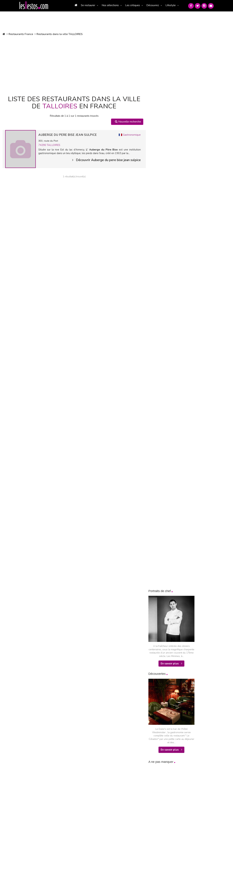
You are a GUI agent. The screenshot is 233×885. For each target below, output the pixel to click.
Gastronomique (132, 134)
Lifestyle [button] (170, 5)
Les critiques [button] (132, 5)
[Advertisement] (74, 65)
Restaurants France (21, 34)
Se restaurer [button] (88, 5)
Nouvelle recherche (129, 122)
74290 (42, 145)
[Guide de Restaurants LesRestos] (33, 5)
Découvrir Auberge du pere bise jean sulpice (108, 160)
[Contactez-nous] (211, 6)
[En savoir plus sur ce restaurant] (20, 149)
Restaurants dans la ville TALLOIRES (60, 34)
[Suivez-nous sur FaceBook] (191, 6)
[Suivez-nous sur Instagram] (204, 6)
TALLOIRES (53, 145)
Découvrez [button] (152, 5)
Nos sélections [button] (110, 5)
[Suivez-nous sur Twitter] (197, 6)
